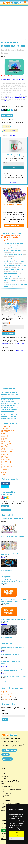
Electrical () (4, 436)
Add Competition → (6, 510)
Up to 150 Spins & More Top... (9, 405)
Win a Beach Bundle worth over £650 (13, 269)
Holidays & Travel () (7, 451)
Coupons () (4, 433)
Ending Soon (5, 797)
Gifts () (3, 448)
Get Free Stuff (7, 116)
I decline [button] (17, 835)
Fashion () (4, 440)
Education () (5, 435)
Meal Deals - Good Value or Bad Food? (12, 536)
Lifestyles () (4, 456)
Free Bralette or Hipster (7, 411)
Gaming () (4, 445)
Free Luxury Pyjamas (9, 280)
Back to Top (7, 759)
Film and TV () (5, 441)
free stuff (3, 100)
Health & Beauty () (7, 450)
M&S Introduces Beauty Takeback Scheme (13, 676)
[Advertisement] (14, 22)
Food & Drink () (6, 443)
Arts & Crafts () (5, 427)
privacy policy (13, 181)
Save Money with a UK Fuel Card (9, 394)
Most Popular (5, 795)
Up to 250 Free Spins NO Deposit (9, 409)
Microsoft (18, 94)
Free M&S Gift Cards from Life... (9, 407)
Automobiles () (5, 428)
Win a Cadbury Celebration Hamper (10, 398)
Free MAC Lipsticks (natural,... (9, 418)
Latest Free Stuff (6, 793)
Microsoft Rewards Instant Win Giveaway (15, 97)
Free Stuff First (16, 781)
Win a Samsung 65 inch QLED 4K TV (13, 258)
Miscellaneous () (6, 463)
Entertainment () (6, 438)
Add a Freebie (5, 810)
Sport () (3, 471)
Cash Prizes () (5, 432)
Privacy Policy (5, 776)
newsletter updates (20, 350)
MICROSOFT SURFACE (10, 130)
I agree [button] (17, 832)
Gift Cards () (5, 446)
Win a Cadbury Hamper (13, 226)
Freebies (6, 39)
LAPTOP (6, 126)
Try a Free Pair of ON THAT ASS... (9, 414)
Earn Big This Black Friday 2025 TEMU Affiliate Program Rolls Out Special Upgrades (12, 581)
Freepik (15, 780)
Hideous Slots (7, 699)
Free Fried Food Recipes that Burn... (10, 403)
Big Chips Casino (6, 696)
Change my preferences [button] (17, 838)
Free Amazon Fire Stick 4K (8, 413)
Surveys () (4, 472)
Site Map (3, 778)
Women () (4, 474)
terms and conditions (19, 343)
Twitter (5, 487)
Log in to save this (8, 119)
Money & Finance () (7, 466)
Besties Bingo (5, 694)
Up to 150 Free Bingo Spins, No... (9, 396)
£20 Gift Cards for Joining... (8, 401)
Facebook (6, 483)
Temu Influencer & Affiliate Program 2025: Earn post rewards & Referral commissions (13, 601)
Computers (12, 39)
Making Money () (6, 459)
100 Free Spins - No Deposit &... (9, 392)
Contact (3, 773)
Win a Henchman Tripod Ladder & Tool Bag (15, 265)
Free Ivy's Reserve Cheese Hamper (13, 254)
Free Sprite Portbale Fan (10, 273)
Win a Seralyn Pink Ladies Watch (12, 250)
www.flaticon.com (6, 781)
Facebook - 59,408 (9, 750)
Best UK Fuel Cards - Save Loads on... (10, 400)
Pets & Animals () (6, 468)
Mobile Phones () (6, 464)
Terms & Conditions (7, 775)
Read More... (4, 586)
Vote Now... (3, 523)
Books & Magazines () (7, 430)
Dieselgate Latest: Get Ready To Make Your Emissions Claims (12, 648)
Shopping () (5, 469)
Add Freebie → (5, 506)
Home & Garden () (7, 453)
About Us (4, 772)
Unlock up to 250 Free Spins (8, 416)
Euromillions (5, 691)
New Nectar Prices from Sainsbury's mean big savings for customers (13, 669)
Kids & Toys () (5, 454)
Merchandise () (6, 461)
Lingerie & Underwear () (8, 458)
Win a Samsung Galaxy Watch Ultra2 (13, 247)
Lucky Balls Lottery (6, 693)
